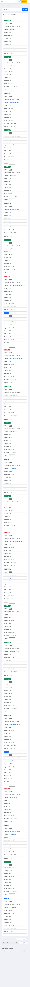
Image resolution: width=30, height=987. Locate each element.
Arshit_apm (13, 29)
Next (21, 943)
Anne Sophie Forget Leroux (17, 285)
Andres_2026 (13, 797)
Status (22, 951)
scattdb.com (9, 948)
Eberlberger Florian (15, 724)
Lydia (11, 505)
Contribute (17, 951)
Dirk (11, 688)
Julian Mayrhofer (14, 651)
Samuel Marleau (14, 102)
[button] (27, 6)
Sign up (24, 2)
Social (11, 951)
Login (18, 2)
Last (25, 943)
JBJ (10, 212)
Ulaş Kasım (13, 322)
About (26, 951)
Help (3, 951)
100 (24, 939)
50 (20, 939)
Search (25, 9)
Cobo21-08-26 (13, 395)
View (11, 53)
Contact (7, 951)
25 (17, 939)
